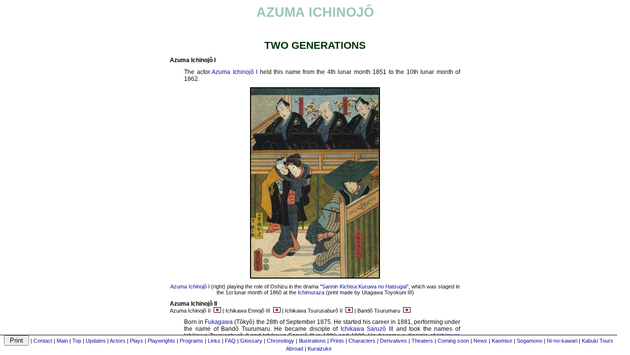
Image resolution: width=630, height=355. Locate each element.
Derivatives (393, 341)
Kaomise (502, 341)
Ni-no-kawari (562, 341)
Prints (337, 341)
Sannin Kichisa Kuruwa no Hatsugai (364, 286)
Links (214, 341)
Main (62, 341)
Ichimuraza (311, 292)
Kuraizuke (320, 349)
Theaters (422, 341)
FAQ (230, 341)
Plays (136, 341)
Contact (42, 341)
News (480, 341)
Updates (96, 341)
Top (76, 341)
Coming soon (453, 341)
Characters (362, 341)
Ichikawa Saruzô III (367, 328)
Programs (191, 341)
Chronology (280, 341)
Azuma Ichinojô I (234, 72)
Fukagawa (219, 322)
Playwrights (161, 341)
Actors (118, 341)
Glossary (251, 341)
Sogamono (529, 341)
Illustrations (312, 341)
